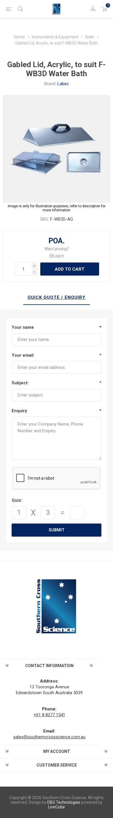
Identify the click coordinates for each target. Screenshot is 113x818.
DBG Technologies (63, 802)
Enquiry (19, 410)
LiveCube (56, 807)
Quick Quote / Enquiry (56, 297)
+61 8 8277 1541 (49, 714)
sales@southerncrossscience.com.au (49, 737)
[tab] (56, 297)
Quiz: (17, 500)
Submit (57, 530)
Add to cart (69, 269)
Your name (23, 327)
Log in (58, 255)
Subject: (20, 382)
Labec (63, 83)
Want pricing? (56, 249)
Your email (23, 355)
